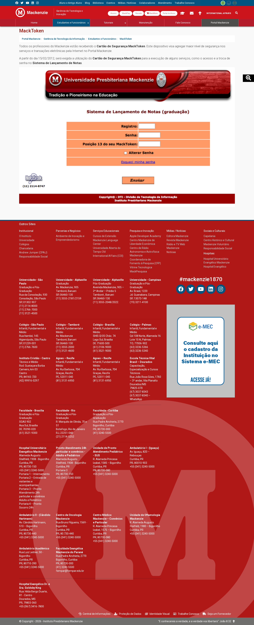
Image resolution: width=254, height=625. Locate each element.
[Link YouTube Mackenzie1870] (27, 3)
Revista (138, 13)
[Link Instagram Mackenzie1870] (37, 3)
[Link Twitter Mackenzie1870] (22, 3)
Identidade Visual (159, 613)
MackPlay (126, 13)
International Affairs (218, 13)
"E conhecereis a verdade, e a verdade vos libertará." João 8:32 (195, 621)
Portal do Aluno (169, 13)
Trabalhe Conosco (188, 613)
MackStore (153, 13)
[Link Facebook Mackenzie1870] (17, 3)
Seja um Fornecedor (219, 613)
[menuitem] (70, 3)
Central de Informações (96, 613)
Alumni (113, 13)
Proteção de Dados (130, 613)
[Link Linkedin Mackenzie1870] (32, 3)
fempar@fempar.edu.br (70, 570)
